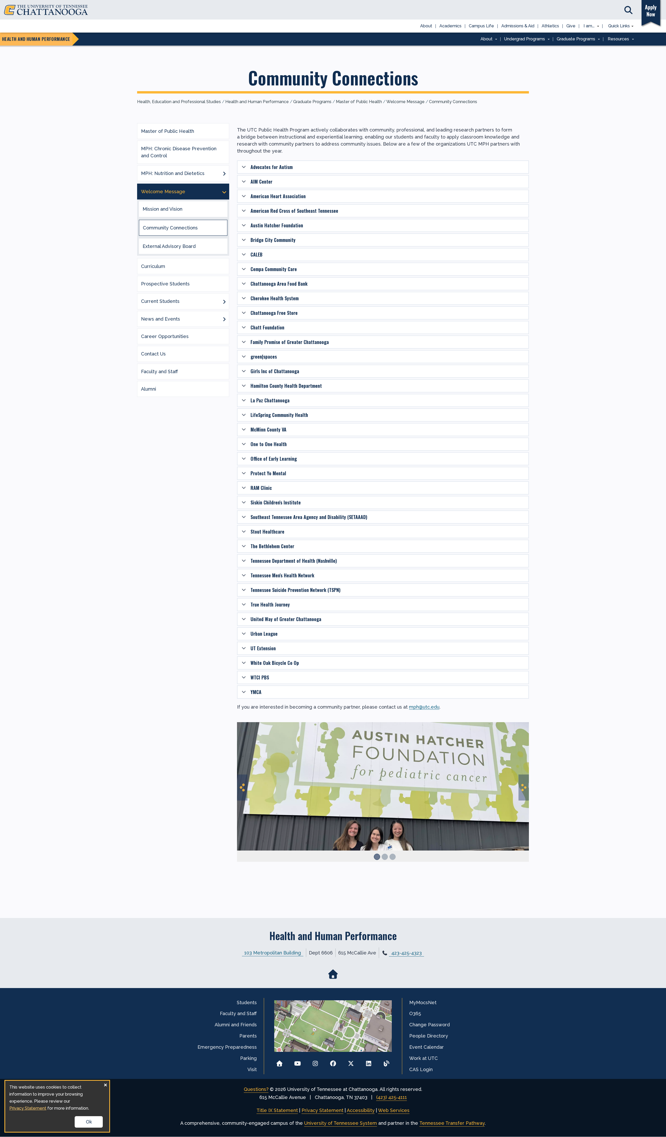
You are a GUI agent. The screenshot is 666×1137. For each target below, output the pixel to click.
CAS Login (421, 1069)
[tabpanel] (383, 792)
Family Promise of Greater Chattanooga (290, 342)
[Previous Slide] (242, 787)
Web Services (393, 1110)
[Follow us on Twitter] (350, 1061)
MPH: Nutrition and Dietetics (172, 173)
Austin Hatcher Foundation (277, 225)
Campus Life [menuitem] (481, 25)
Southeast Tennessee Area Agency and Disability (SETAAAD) (309, 517)
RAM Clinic (261, 487)
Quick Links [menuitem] (617, 26)
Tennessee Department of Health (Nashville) (294, 560)
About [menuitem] (426, 25)
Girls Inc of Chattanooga (275, 371)
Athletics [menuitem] (550, 25)
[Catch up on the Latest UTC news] (386, 1061)
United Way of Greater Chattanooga (286, 619)
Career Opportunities (165, 336)
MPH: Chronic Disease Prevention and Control (178, 152)
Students (247, 1002)
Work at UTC (423, 1058)
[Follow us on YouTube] (297, 1061)
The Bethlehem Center (272, 546)
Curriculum (153, 266)
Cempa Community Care (274, 269)
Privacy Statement (322, 1110)
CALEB (256, 254)
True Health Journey (270, 604)
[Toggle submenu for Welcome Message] (224, 192)
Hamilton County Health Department (286, 385)
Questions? (256, 1089)
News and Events (160, 319)
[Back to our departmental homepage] (333, 974)
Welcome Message (405, 101)
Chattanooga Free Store (274, 312)
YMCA (256, 692)
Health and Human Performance (257, 101)
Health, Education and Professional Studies (179, 101)
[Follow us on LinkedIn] (368, 1061)
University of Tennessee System (340, 1123)
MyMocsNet (423, 1002)
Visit (252, 1069)
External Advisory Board (169, 246)
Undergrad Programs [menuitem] (523, 39)
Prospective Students (165, 283)
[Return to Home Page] (279, 1061)
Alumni (148, 389)
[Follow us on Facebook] (333, 1061)
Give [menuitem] (570, 25)
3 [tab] (392, 857)
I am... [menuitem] (587, 26)
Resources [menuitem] (616, 39)
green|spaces (264, 356)
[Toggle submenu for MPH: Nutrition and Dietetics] (224, 173)
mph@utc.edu (424, 707)
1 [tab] (377, 857)
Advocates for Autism (272, 167)
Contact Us (153, 354)
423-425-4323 (406, 953)
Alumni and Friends (236, 1024)
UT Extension (263, 648)
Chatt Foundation (267, 327)
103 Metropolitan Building (272, 952)
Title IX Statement (277, 1110)
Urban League (264, 633)
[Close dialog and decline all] (105, 1084)
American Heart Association (278, 196)
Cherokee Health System (275, 298)
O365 (415, 1013)
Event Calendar (426, 1047)
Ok (89, 1121)
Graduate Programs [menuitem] (574, 39)
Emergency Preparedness (227, 1047)
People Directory (428, 1036)
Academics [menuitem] (450, 25)
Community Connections (453, 101)
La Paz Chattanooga (270, 400)
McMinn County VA (268, 429)
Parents (248, 1036)
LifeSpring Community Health (279, 414)
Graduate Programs (312, 101)
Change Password (429, 1024)
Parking (248, 1058)
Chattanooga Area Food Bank (279, 283)
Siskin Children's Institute (276, 502)
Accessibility (361, 1110)
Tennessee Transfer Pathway (452, 1123)
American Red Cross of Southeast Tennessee (294, 210)
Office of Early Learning (274, 458)
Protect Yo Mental (268, 473)
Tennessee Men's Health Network (282, 575)
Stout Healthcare (267, 531)
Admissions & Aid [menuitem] (517, 25)
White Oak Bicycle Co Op (275, 662)
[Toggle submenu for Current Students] (224, 301)
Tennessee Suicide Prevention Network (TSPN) (296, 589)
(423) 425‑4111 (391, 1097)
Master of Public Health (359, 101)
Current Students (160, 301)
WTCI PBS (260, 677)
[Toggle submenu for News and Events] (224, 319)
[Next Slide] (523, 787)
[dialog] (57, 1106)
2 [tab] (385, 857)
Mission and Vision (162, 209)
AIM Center (261, 181)
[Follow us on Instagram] (315, 1061)
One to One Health (269, 444)
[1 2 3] (383, 799)
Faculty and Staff (159, 371)
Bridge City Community (273, 239)
